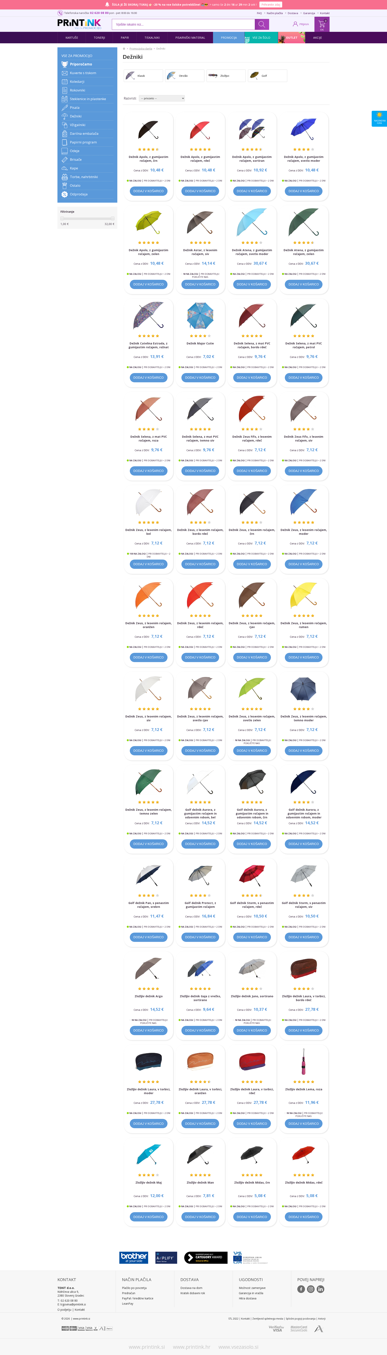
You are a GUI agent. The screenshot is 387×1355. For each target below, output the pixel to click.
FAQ (259, 13)
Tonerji (99, 37)
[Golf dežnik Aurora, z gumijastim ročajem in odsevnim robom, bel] (200, 782)
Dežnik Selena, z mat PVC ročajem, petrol (303, 345)
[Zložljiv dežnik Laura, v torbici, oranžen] (200, 1062)
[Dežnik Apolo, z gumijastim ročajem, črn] (148, 129)
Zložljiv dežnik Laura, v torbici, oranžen (200, 1091)
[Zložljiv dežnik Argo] (148, 968)
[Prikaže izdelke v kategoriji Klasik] (130, 76)
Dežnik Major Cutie (200, 343)
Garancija (309, 13)
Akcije (317, 37)
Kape (74, 168)
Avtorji (322, 1318)
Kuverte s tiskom (83, 72)
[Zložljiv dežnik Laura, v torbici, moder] (148, 1062)
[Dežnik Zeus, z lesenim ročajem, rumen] (303, 595)
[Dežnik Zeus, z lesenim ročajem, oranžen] (148, 595)
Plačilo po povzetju (134, 1288)
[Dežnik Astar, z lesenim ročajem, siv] (200, 222)
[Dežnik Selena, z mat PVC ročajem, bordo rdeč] (252, 316)
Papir (125, 37)
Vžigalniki (77, 124)
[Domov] (125, 48)
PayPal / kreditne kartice (137, 1298)
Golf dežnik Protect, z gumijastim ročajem (200, 905)
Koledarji (77, 81)
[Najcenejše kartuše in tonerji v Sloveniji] (79, 22)
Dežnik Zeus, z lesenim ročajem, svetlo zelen (252, 718)
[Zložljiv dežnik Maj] (148, 1155)
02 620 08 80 (99, 13)
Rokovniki (77, 90)
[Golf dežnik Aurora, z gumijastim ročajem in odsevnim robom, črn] (252, 782)
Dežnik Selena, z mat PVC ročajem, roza (148, 438)
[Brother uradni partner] (133, 1257)
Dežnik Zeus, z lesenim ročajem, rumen (304, 625)
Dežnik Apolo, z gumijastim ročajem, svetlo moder (304, 159)
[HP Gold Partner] (166, 1257)
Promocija (229, 37)
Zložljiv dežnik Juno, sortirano (252, 996)
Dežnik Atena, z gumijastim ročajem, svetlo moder (252, 252)
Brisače (76, 159)
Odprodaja (79, 194)
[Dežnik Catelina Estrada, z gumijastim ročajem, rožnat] (148, 316)
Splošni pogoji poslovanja (300, 1318)
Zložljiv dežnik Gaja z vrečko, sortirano (200, 998)
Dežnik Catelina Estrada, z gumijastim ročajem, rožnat (148, 345)
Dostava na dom (191, 1288)
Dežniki (76, 116)
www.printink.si (147, 1346)
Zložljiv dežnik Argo (149, 996)
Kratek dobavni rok (192, 1293)
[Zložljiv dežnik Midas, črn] (252, 1155)
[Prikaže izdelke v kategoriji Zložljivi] (213, 76)
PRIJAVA (304, 24)
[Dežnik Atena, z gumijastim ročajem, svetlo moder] (252, 222)
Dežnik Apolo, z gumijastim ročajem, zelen (148, 252)
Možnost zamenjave (252, 1288)
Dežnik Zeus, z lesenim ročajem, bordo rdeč (200, 532)
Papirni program (83, 142)
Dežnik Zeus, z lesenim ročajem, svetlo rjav (200, 718)
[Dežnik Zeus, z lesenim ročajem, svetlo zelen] (252, 689)
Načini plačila (275, 13)
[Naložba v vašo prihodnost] (250, 1257)
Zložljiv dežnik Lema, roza (303, 1089)
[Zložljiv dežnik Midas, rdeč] (303, 1155)
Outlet (292, 37)
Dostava (293, 13)
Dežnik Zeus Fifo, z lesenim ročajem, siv (303, 438)
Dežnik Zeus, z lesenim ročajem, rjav (252, 625)
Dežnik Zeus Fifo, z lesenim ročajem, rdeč (252, 438)
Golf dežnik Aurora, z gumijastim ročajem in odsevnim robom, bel (200, 813)
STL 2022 (233, 1318)
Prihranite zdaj (270, 4)
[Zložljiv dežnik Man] (200, 1155)
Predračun (128, 1293)
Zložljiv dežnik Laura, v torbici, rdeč (252, 1091)
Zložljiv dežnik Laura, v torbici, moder (148, 1091)
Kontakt (325, 13)
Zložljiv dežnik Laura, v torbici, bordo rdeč (304, 998)
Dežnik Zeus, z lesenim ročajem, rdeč (200, 625)
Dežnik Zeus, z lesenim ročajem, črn (252, 532)
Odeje (74, 150)
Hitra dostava (247, 1298)
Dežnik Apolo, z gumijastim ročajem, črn (148, 159)
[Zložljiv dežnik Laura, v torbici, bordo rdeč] (303, 968)
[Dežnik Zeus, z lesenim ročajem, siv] (148, 689)
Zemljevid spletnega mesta (267, 1318)
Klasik (141, 76)
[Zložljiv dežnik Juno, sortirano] (252, 968)
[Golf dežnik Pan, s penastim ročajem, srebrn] (148, 875)
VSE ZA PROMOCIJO (76, 55)
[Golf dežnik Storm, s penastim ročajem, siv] (303, 875)
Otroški (183, 76)
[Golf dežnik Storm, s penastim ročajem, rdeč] (252, 875)
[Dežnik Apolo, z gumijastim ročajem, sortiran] (252, 129)
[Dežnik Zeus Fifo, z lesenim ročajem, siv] (303, 409)
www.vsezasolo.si (238, 1346)
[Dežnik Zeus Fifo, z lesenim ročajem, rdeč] (252, 409)
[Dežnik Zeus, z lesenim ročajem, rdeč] (200, 595)
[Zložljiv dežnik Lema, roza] (303, 1062)
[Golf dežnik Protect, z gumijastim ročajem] (200, 875)
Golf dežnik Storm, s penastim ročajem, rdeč (252, 905)
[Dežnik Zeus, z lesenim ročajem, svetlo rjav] (200, 689)
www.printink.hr (191, 1346)
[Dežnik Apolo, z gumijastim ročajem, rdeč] (200, 129)
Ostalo (75, 185)
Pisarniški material (190, 37)
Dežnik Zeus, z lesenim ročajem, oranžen (148, 625)
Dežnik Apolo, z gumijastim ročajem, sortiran (252, 159)
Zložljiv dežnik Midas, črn (252, 1182)
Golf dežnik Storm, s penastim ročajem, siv (304, 905)
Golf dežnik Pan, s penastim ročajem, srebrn (148, 905)
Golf (264, 76)
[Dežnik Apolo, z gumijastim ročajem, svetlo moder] (303, 129)
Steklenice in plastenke (88, 98)
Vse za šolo (261, 37)
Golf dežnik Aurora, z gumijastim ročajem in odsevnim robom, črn (252, 813)
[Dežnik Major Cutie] (200, 316)
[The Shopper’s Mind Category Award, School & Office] (206, 1257)
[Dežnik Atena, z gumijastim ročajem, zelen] (303, 222)
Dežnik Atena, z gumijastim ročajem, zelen (304, 252)
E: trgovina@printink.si (71, 1304)
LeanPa (127, 1303)
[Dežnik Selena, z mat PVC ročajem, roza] (148, 409)
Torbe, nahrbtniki (84, 176)
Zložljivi (224, 76)
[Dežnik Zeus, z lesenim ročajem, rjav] (252, 595)
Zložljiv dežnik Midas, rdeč (303, 1182)
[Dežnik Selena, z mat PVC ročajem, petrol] (303, 316)
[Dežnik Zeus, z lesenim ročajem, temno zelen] (148, 782)
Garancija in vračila (251, 1293)
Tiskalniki (152, 37)
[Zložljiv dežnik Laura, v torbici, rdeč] (252, 1062)
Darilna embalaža (84, 133)
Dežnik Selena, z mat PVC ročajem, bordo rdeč (252, 345)
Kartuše (72, 37)
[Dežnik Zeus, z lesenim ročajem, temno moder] (303, 689)
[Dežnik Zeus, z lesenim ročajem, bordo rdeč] (200, 502)
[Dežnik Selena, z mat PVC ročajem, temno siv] (200, 409)
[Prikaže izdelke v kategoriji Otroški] (171, 76)
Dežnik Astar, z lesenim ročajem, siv (200, 252)
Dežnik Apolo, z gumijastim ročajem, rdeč (200, 159)
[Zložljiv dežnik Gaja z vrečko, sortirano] (200, 968)
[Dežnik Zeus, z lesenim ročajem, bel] (148, 502)
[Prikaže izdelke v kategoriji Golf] (254, 76)
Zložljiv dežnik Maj (148, 1182)
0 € (322, 29)
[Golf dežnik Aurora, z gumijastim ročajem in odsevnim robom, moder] (303, 782)
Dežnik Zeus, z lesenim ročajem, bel (148, 532)
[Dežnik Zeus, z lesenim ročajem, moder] (303, 502)
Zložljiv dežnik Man (200, 1182)
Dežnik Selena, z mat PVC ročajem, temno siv (200, 438)
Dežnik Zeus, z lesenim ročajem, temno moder (304, 718)
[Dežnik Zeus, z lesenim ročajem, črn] (252, 502)
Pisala (75, 107)
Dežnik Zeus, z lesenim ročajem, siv (148, 718)
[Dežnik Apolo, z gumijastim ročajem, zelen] (148, 222)
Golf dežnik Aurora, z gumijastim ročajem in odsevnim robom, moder (303, 813)
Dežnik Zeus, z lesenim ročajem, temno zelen (148, 811)
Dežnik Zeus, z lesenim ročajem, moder (304, 532)
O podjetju (64, 1309)
